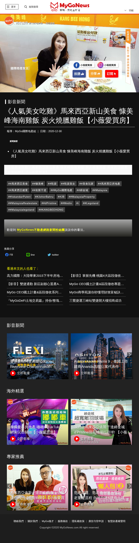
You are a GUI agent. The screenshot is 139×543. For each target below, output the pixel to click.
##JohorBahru (44, 196)
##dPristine (49, 203)
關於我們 (33, 521)
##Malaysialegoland (21, 209)
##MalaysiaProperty (82, 196)
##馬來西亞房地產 (109, 183)
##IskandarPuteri (19, 196)
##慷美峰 (38, 183)
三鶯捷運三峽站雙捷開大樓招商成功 (95, 300)
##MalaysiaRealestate (22, 203)
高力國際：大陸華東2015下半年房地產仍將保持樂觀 (45, 275)
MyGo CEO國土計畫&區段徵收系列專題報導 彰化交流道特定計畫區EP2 (59, 292)
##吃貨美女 (68, 183)
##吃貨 (52, 183)
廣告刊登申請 (96, 521)
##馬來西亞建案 (18, 190)
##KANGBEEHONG (51, 209)
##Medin (66, 203)
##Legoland (90, 203)
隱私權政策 (78, 521)
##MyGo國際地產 (61, 190)
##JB (61, 196)
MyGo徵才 (48, 521)
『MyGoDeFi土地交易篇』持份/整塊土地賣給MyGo (44, 300)
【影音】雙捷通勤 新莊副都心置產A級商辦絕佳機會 (44, 284)
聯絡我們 (19, 521)
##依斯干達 (39, 190)
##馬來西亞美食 (18, 183)
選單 (13, 7)
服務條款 (63, 521)
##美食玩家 (86, 183)
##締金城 (82, 190)
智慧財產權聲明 (116, 521)
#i (77, 203)
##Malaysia (99, 190)
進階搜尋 (33, 7)
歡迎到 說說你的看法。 (46, 229)
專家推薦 (15, 456)
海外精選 (15, 390)
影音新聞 (15, 325)
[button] (129, 354)
